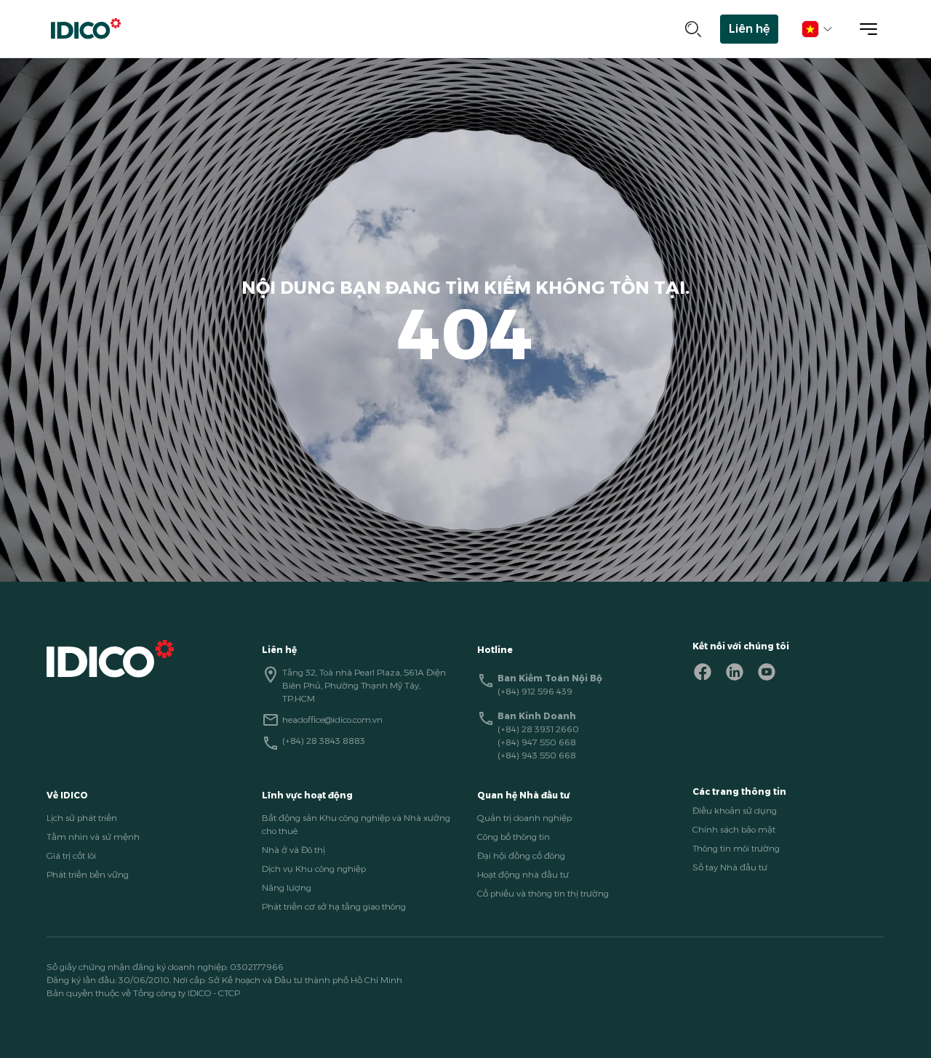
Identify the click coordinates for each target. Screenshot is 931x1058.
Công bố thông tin (513, 836)
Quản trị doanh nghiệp (524, 817)
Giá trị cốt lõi (71, 855)
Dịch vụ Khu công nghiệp (314, 868)
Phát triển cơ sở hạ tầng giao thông (334, 906)
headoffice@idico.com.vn (332, 719)
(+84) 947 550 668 (537, 742)
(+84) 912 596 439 (535, 691)
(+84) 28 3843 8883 (323, 740)
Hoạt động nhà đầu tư (523, 874)
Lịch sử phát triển (82, 817)
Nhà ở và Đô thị (293, 849)
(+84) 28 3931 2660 (538, 729)
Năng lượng (286, 887)
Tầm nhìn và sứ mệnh (93, 836)
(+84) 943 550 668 (537, 755)
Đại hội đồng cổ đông (521, 855)
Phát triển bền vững (88, 874)
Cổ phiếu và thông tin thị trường (543, 893)
